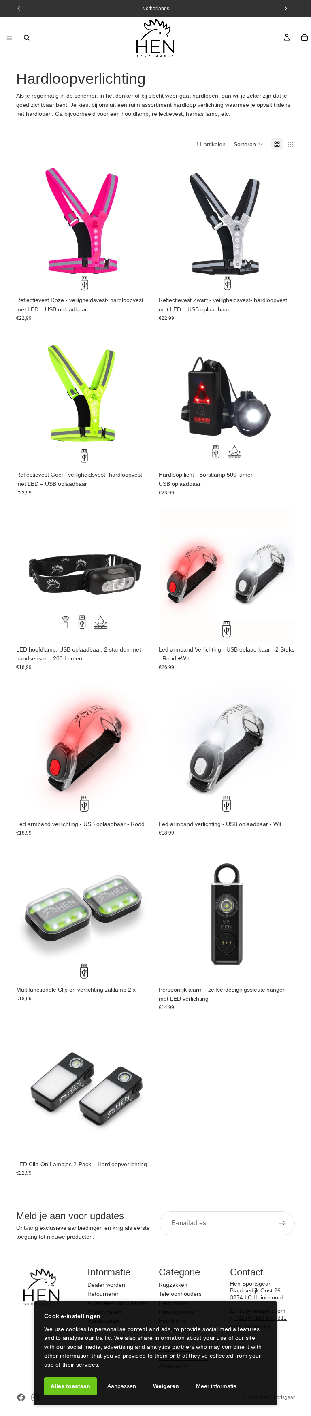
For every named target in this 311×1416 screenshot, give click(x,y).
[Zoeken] (27, 38)
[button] (248, 144)
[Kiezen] (139, 803)
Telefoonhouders (180, 1293)
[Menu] (9, 37)
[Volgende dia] (140, 224)
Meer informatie (216, 1386)
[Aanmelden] (282, 1223)
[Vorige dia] (28, 224)
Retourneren (103, 1293)
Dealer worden (106, 1285)
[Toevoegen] (139, 280)
